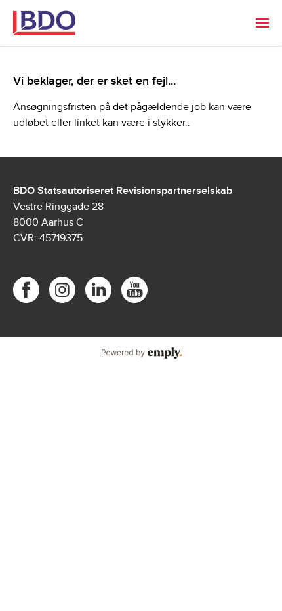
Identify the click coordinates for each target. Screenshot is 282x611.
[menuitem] (262, 23)
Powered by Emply (141, 353)
